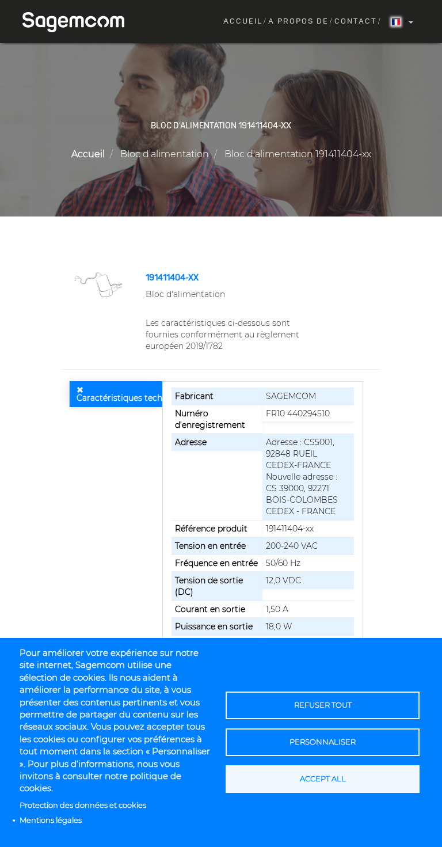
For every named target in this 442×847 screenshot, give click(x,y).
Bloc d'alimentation (164, 154)
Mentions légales (51, 820)
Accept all (323, 778)
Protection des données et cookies (83, 805)
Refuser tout (323, 705)
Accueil (242, 21)
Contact (355, 21)
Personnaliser (322, 742)
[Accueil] (77, 22)
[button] (99, 284)
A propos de (298, 21)
